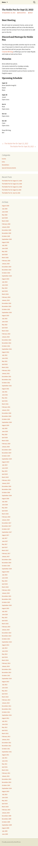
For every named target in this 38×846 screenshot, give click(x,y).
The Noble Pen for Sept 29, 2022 (23, 146)
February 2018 (6, 517)
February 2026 (6, 224)
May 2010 (4, 800)
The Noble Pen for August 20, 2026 (12, 184)
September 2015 (7, 605)
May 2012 (4, 727)
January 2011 (6, 776)
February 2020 (6, 444)
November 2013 (6, 672)
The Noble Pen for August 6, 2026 (11, 190)
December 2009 (6, 816)
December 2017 (6, 523)
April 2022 (5, 364)
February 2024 (6, 297)
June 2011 (5, 761)
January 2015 (6, 630)
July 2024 (4, 282)
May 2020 (4, 434)
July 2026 (4, 209)
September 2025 (7, 239)
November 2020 (6, 416)
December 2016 (6, 559)
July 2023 (4, 318)
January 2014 (6, 666)
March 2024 (5, 294)
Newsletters (22, 13)
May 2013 (4, 691)
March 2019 (5, 477)
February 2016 (6, 590)
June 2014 (5, 651)
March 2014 (5, 660)
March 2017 (5, 550)
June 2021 (5, 395)
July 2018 (4, 501)
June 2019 (5, 468)
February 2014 (6, 663)
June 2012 (5, 724)
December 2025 (6, 230)
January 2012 (6, 739)
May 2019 (4, 471)
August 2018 (5, 498)
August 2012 (5, 718)
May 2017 (4, 544)
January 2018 (6, 520)
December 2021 (6, 376)
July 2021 (4, 392)
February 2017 (6, 553)
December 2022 (6, 340)
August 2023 (5, 315)
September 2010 (7, 788)
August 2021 (5, 389)
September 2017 (7, 532)
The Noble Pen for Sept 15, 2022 (15, 143)
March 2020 (5, 440)
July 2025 (4, 245)
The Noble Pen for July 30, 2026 (11, 193)
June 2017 (5, 541)
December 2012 (6, 706)
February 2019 (6, 480)
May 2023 (4, 325)
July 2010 (4, 794)
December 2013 (6, 669)
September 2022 (7, 349)
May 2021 (4, 398)
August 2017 (5, 535)
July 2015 (4, 611)
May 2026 (4, 215)
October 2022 (6, 346)
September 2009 (7, 825)
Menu (4, 2)
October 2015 (6, 602)
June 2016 (5, 578)
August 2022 (5, 352)
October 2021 (6, 382)
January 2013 (6, 703)
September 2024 (7, 276)
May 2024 (4, 288)
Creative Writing (7, 52)
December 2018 (6, 486)
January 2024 (6, 300)
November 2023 (6, 306)
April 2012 (5, 730)
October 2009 (6, 822)
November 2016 (6, 562)
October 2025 (6, 236)
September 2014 (7, 642)
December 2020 (6, 413)
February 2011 (6, 773)
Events (4, 159)
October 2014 (6, 639)
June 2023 (5, 321)
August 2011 (5, 755)
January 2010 (6, 813)
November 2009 (6, 819)
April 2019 (5, 474)
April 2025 (5, 254)
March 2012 (5, 733)
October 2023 (6, 309)
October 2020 (6, 419)
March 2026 (5, 221)
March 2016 (5, 587)
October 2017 (6, 529)
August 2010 (5, 791)
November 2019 (6, 453)
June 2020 (5, 431)
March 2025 (5, 257)
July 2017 (4, 538)
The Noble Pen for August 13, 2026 (12, 187)
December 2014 (6, 633)
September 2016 (7, 569)
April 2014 (5, 657)
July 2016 (4, 575)
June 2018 (5, 505)
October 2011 (6, 749)
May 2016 (4, 581)
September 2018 (7, 495)
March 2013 (5, 697)
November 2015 (6, 599)
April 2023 (5, 328)
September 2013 (7, 678)
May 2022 (4, 361)
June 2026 (5, 212)
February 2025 (6, 260)
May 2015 (4, 617)
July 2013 (4, 684)
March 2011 (5, 770)
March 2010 (5, 807)
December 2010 (6, 779)
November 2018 (6, 489)
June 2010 (5, 797)
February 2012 (6, 736)
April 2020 (5, 437)
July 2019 (4, 465)
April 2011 (5, 767)
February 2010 (6, 810)
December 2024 (6, 267)
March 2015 (5, 623)
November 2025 (6, 233)
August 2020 (5, 425)
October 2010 (6, 785)
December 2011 (6, 742)
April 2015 (5, 620)
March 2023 (5, 331)
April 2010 (5, 803)
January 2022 (6, 373)
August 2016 (5, 572)
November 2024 (6, 270)
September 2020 (7, 422)
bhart (31, 13)
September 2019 (7, 459)
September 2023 (7, 312)
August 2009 (5, 828)
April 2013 (5, 694)
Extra (3, 162)
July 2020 (4, 428)
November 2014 (6, 636)
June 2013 (5, 688)
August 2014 (5, 645)
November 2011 (6, 746)
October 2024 (6, 273)
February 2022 (6, 370)
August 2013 (5, 681)
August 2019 (5, 462)
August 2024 (5, 279)
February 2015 (6, 627)
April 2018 (5, 511)
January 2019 (6, 483)
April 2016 (5, 584)
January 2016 (6, 593)
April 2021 (5, 401)
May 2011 (4, 764)
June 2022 (5, 358)
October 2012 (6, 712)
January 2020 (6, 447)
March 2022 (5, 367)
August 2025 (5, 242)
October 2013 (6, 675)
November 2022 (6, 343)
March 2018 (5, 514)
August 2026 (5, 206)
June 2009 (5, 834)
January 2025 (6, 264)
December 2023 (6, 303)
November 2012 (6, 709)
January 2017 (6, 556)
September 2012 (7, 715)
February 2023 (6, 334)
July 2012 (4, 721)
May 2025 (4, 251)
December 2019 (6, 450)
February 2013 (6, 700)
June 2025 (5, 248)
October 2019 (6, 456)
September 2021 (7, 386)
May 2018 (4, 508)
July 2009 (4, 831)
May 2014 (4, 654)
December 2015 (6, 596)
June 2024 (5, 285)
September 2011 (7, 752)
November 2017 (6, 526)
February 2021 (6, 407)
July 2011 (4, 758)
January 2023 (6, 337)
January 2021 (6, 410)
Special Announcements (9, 168)
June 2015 (5, 614)
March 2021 (5, 404)
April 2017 (5, 547)
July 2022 (4, 355)
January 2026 (6, 227)
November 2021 (6, 379)
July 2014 (4, 648)
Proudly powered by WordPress (11, 842)
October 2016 (6, 566)
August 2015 (5, 608)
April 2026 (5, 218)
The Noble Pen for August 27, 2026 (12, 181)
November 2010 (6, 782)
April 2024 (5, 291)
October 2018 (6, 492)
